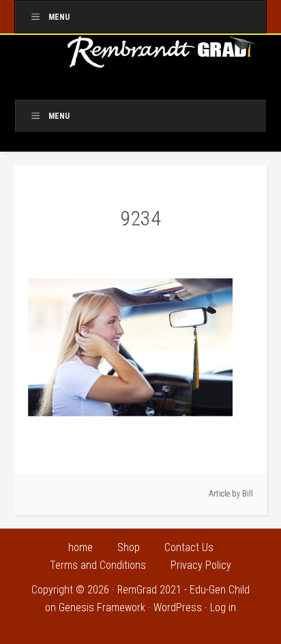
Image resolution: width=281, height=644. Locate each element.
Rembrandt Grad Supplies (162, 56)
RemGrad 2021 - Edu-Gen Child (183, 589)
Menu (59, 17)
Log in (223, 607)
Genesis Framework (102, 607)
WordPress (177, 607)
